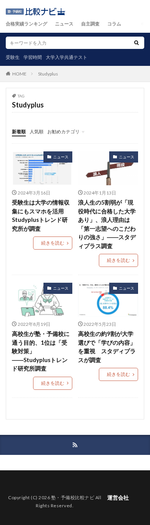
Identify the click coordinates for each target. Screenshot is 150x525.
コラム (114, 24)
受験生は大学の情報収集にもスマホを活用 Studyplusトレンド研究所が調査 (41, 215)
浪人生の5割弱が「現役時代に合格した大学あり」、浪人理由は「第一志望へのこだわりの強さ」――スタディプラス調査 (107, 224)
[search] (136, 43)
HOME (19, 73)
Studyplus (48, 74)
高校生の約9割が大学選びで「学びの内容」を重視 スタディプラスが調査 (107, 346)
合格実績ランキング (26, 24)
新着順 (19, 131)
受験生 (13, 57)
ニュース (64, 24)
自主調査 (90, 24)
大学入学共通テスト (66, 57)
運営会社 (118, 497)
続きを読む (52, 243)
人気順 (36, 131)
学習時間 (32, 57)
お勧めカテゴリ (63, 131)
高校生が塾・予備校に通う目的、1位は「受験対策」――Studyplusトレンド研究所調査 (41, 351)
